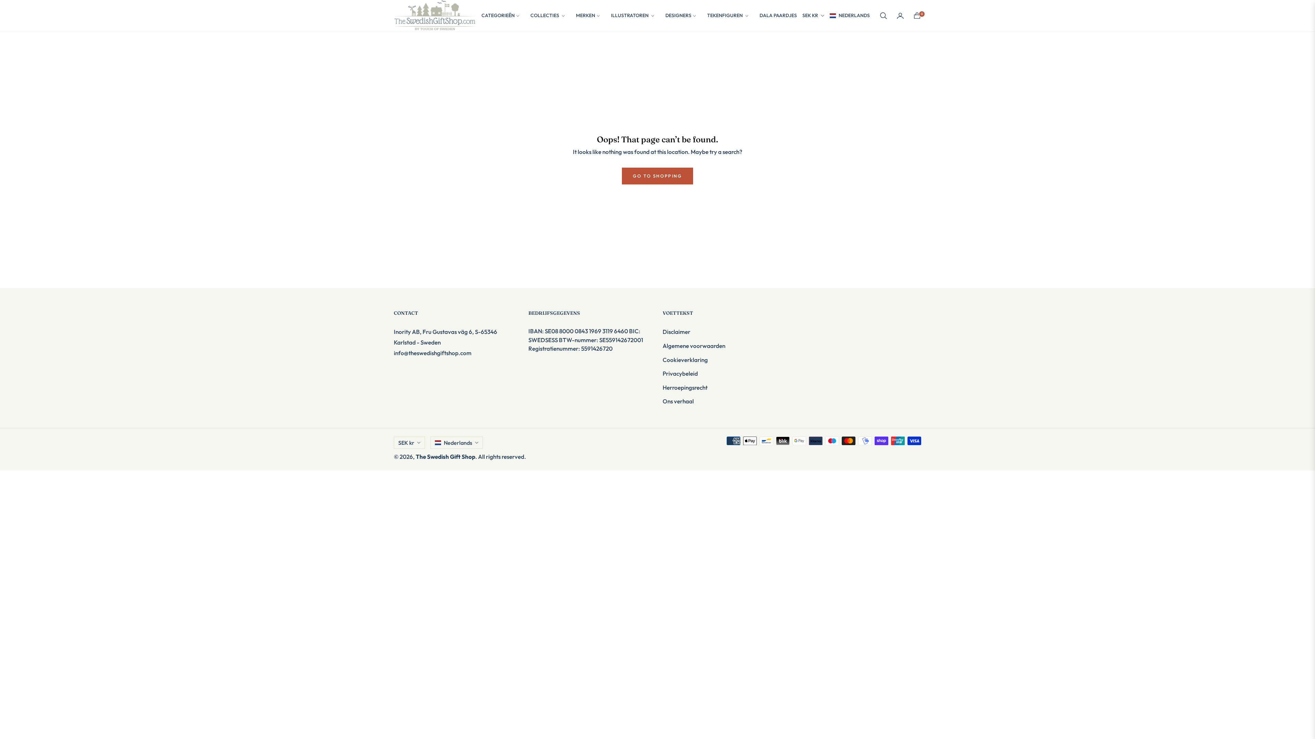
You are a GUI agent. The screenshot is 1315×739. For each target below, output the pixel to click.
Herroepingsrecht (685, 387)
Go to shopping (657, 176)
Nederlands (854, 15)
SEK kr (810, 15)
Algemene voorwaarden (694, 345)
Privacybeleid (680, 373)
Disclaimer (676, 331)
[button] (883, 16)
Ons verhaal (678, 401)
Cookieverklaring (685, 359)
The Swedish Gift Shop (445, 456)
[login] (900, 15)
